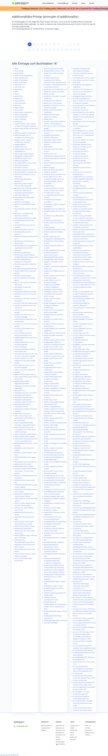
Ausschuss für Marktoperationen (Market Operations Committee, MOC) (83, 604)
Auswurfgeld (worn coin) (81, 691)
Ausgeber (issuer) (79, 386)
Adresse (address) (21, 347)
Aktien (17, 68)
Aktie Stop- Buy (20, 87)
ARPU (16, 91)
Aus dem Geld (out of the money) (84, 335)
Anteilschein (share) (50, 510)
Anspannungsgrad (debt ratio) (54, 496)
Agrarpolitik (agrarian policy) (24, 397)
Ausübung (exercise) (80, 680)
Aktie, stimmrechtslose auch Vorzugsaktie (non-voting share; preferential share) (25, 430)
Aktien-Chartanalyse (21, 114)
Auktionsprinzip (20, 100)
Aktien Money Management (24, 75)
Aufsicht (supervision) (80, 206)
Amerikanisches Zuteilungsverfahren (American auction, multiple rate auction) (54, 188)
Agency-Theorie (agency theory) (25, 374)
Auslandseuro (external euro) (82, 416)
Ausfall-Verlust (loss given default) (84, 351)
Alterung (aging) (49, 167)
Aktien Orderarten (20, 82)
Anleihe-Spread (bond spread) (54, 455)
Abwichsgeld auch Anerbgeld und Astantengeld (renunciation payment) (26, 248)
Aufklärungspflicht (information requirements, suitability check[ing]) (83, 181)
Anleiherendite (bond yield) (53, 452)
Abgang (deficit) (20, 144)
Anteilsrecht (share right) (52, 508)
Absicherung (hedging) (22, 202)
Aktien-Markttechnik (21, 117)
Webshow (62, 744)
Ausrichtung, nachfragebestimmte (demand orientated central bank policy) (84, 510)
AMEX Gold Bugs (20, 103)
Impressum (88, 730)
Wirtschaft (73, 730)
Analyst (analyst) (49, 227)
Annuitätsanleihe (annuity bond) (54, 478)
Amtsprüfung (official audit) (53, 220)
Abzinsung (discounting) (23, 275)
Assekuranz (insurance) (80, 110)
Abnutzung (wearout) (22, 165)
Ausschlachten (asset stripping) (83, 553)
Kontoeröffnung (63, 3)
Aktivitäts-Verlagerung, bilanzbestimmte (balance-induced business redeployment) (55, 80)
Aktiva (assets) (19, 547)
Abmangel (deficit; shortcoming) (25, 163)
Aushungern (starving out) (81, 404)
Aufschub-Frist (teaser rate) (82, 204)
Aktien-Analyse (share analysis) (25, 436)
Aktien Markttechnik (21, 78)
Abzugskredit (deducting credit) (25, 291)
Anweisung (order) (50, 526)
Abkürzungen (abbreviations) (24, 153)
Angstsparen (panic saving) (53, 289)
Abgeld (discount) (21, 146)
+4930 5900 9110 (22, 726)
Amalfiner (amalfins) (50, 172)
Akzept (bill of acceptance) (53, 100)
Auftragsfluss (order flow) (81, 280)
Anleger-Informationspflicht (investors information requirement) (53, 379)
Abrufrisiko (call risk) (21, 167)
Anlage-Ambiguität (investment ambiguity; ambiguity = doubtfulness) (54, 305)
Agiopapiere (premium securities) (26, 393)
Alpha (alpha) (48, 146)
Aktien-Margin (19, 107)
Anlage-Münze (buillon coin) (53, 347)
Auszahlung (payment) (80, 694)
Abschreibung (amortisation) (24, 193)
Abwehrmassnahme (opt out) (24, 229)
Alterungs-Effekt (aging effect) (54, 169)
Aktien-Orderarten (21, 119)
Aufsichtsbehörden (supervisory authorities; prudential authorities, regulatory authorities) (84, 236)
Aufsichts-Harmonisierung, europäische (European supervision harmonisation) (82, 253)
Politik (72, 728)
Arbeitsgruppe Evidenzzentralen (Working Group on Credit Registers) (54, 577)
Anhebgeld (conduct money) (53, 291)
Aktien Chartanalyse (21, 80)
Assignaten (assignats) (80, 156)
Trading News (74, 725)
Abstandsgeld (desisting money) (25, 218)
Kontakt (87, 728)
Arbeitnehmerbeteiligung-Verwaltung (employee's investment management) (52, 561)
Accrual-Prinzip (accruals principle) (26, 303)
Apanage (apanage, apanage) (54, 542)
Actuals (17, 94)
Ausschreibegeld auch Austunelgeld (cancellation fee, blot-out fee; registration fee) (83, 669)
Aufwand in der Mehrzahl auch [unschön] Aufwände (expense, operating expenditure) (83, 294)
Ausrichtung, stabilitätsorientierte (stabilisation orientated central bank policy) (84, 517)
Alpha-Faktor (19, 96)
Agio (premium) (20, 390)
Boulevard (73, 737)
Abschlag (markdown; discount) (25, 169)
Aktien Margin (19, 71)
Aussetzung (18, 89)
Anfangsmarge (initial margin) (53, 259)
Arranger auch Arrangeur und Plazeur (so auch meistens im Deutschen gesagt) (82, 92)
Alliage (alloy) (48, 119)
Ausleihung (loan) (79, 475)
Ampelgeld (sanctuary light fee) (54, 209)
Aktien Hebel (19, 73)
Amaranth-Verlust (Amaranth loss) (55, 174)
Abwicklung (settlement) (23, 252)
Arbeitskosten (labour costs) (53, 586)
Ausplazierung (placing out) (82, 485)
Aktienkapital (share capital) (24, 466)
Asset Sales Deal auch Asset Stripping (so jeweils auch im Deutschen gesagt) (82, 147)
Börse (72, 732)
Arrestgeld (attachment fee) (82, 96)
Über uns (88, 725)
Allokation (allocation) (51, 137)
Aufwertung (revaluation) (81, 317)
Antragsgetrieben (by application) (55, 521)
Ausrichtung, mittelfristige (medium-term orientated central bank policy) (84, 503)
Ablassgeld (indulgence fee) (24, 156)
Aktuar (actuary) (49, 94)
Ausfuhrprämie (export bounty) (83, 358)
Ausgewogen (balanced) (81, 388)
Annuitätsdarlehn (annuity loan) (54, 480)
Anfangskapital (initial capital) (53, 257)
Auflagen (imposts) (79, 186)
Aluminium (18, 105)
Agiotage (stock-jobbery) (23, 395)
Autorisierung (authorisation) (82, 708)
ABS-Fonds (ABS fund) (22, 195)
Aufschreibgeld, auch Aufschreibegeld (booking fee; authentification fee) (83, 200)
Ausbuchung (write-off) (80, 333)
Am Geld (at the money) (52, 193)
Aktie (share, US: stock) (22, 413)
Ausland (73, 739)
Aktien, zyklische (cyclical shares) (26, 434)
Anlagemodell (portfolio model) (54, 340)
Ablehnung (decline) (21, 160)
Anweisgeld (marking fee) (52, 524)
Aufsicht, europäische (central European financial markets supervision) (83, 211)
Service (91, 3)
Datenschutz (60, 728)
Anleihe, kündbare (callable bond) (55, 422)
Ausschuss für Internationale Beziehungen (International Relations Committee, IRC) (82, 593)
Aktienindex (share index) (23, 464)
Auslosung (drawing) (80, 478)
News (83, 3)
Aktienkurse (18, 121)
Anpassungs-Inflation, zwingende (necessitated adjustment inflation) (55, 485)
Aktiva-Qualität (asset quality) (53, 68)
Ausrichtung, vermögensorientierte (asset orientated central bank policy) (83, 524)
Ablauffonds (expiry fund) (23, 158)
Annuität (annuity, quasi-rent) (53, 475)
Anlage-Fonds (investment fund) (54, 333)
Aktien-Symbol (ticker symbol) (25, 526)
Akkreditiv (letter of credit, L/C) (25, 402)
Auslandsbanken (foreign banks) (83, 409)
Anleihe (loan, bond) (50, 399)
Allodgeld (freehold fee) (52, 135)
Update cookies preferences (9, 755)
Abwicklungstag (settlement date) (26, 268)
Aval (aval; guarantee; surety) (82, 710)
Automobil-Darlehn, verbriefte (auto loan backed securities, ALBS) (83, 703)
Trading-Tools (45, 728)
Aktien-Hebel (19, 110)
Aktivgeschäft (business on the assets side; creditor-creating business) (54, 73)
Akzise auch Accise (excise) (53, 103)
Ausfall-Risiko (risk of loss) (81, 349)
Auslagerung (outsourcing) (82, 406)
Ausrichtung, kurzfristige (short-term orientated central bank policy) (83, 496)
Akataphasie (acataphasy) (23, 399)
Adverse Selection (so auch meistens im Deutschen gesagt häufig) (25, 361)
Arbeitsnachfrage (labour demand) (55, 620)
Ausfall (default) (78, 337)
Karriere (74, 3)
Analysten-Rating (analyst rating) (54, 229)
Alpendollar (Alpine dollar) (52, 140)
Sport (72, 735)
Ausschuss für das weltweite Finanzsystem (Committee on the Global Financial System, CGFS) (84, 577)
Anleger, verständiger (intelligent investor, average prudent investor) (55, 391)
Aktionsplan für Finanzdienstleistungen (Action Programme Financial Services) (25, 542)
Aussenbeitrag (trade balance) (83, 650)
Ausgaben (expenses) (80, 374)
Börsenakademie (48, 3)
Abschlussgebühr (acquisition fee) (26, 172)
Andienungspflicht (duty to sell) (54, 250)
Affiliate (43, 730)
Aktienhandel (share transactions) (26, 462)
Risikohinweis (60, 725)
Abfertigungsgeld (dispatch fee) (25, 133)
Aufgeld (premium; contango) (83, 176)
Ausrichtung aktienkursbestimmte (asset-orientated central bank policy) (84, 489)
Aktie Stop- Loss (20, 84)
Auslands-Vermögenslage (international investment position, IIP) (84, 466)
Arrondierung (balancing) (81, 98)
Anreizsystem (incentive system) (54, 489)
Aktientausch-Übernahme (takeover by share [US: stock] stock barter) (25, 531)
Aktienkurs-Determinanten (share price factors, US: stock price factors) (26, 471)
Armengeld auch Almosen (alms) (84, 78)
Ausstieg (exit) (78, 673)
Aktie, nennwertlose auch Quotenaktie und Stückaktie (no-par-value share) (25, 418)
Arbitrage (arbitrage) (51, 622)
